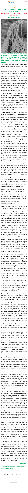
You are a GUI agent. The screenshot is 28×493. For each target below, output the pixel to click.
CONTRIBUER (22, 488)
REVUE (9, 487)
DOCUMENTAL (21, 487)
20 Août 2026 (14, 489)
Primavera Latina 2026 (14, 488)
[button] (23, 2)
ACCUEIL (5, 487)
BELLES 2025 (5, 488)
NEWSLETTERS (14, 487)
